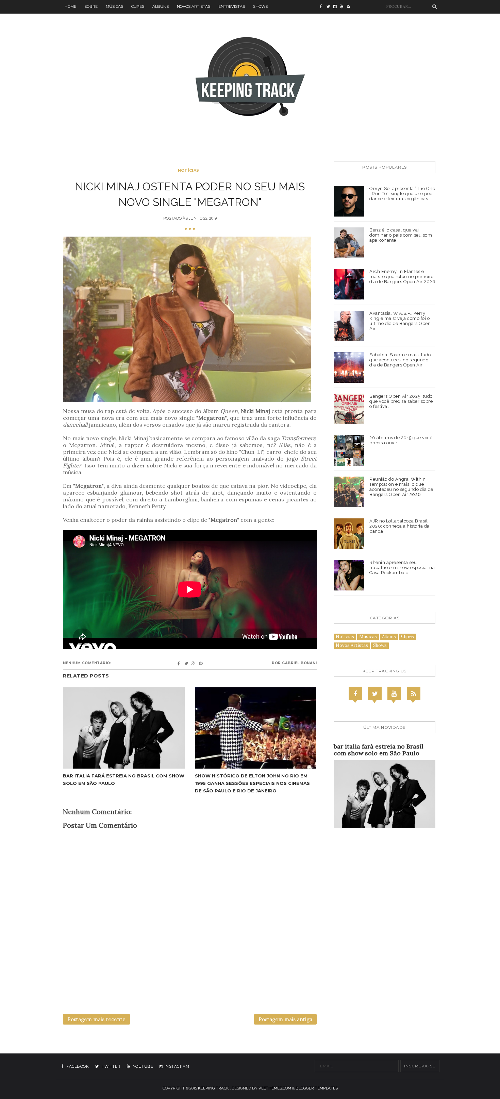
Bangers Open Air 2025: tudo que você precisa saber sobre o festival (401, 401)
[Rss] (413, 693)
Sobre (91, 6)
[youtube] (343, 7)
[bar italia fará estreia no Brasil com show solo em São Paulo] (124, 728)
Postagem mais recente (96, 1019)
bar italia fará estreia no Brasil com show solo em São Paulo (378, 749)
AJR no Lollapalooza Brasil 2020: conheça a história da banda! (399, 526)
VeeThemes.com (275, 1088)
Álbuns (160, 6)
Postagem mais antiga (285, 1019)
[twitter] (330, 7)
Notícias (188, 170)
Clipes (137, 6)
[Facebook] (355, 693)
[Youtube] (394, 693)
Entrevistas (231, 6)
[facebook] (323, 7)
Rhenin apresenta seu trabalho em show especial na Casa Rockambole (402, 567)
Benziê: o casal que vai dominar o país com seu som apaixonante (400, 235)
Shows (260, 6)
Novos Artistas (193, 6)
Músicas (114, 6)
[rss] (350, 7)
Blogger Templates (317, 1088)
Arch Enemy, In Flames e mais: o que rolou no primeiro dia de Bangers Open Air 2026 (402, 276)
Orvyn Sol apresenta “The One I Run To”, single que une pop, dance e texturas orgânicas (402, 193)
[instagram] (336, 7)
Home (70, 6)
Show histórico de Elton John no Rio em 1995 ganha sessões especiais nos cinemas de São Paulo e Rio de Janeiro (252, 783)
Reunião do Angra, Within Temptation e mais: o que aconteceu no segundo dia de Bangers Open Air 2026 (401, 487)
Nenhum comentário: (87, 663)
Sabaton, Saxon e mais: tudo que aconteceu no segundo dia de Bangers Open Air (400, 359)
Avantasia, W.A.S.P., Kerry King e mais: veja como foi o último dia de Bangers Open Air (400, 321)
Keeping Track (213, 1088)
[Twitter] (375, 693)
